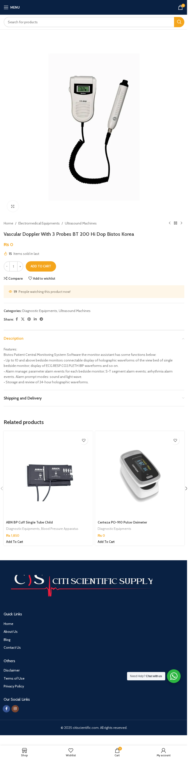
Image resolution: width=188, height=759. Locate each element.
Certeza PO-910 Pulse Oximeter (122, 522)
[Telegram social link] (41, 319)
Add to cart (41, 266)
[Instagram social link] (15, 708)
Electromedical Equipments (39, 223)
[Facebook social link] (17, 319)
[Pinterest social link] (29, 319)
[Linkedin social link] (35, 319)
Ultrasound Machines (81, 223)
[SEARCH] (179, 22)
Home (8, 223)
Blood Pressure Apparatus (59, 529)
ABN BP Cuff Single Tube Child (29, 522)
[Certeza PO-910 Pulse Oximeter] (140, 476)
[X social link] (23, 319)
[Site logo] (94, 7)
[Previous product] (170, 223)
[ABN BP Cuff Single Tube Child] (48, 476)
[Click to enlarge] (12, 206)
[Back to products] (175, 223)
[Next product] (181, 223)
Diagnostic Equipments (39, 311)
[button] (14, 542)
